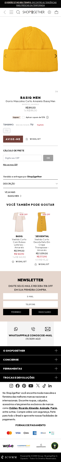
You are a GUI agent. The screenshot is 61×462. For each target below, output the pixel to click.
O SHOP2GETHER (14, 350)
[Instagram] (11, 386)
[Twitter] (38, 386)
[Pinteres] (24, 386)
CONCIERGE (11, 359)
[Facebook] (17, 386)
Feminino (16, 312)
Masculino (45, 312)
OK (48, 158)
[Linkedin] (50, 386)
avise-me (13, 139)
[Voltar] (4, 12)
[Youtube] (30, 385)
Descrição (9, 183)
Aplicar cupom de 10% (35, 117)
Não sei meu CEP (10, 165)
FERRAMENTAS (12, 368)
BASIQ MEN (30, 98)
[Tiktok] (44, 386)
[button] (56, 56)
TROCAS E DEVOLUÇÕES (19, 377)
